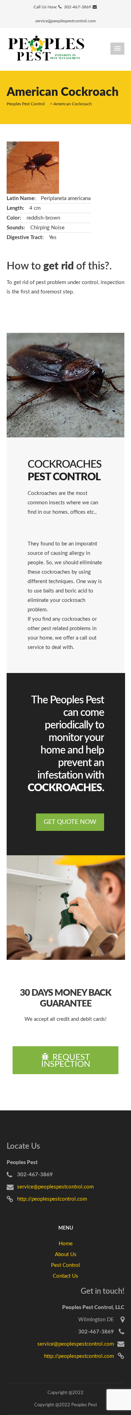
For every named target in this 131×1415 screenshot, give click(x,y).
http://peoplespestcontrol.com (52, 1199)
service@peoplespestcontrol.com (65, 21)
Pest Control (65, 1265)
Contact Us (65, 1276)
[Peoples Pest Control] (46, 49)
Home (66, 1243)
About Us (66, 1254)
